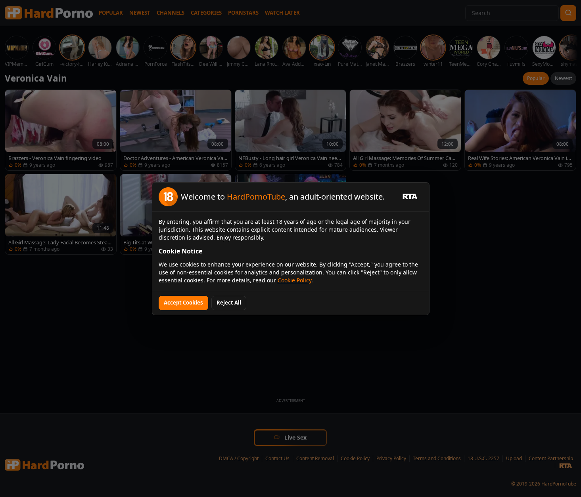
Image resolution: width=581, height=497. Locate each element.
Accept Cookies (183, 302)
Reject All (229, 302)
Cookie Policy (294, 280)
